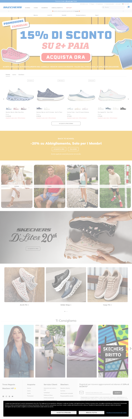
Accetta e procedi (64, 412)
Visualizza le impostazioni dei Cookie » (116, 412)
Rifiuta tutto (91, 412)
